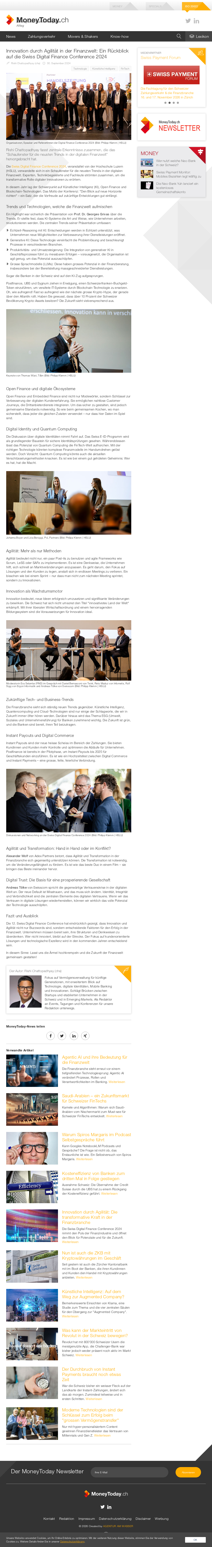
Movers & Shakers (83, 36)
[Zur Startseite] (106, 1493)
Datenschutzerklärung (115, 1518)
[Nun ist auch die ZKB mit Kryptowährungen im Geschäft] (32, 1266)
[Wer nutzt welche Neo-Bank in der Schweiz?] (147, 162)
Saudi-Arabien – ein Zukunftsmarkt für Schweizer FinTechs (95, 1098)
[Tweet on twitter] (62, 1036)
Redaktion (66, 1518)
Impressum (86, 1518)
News (11, 36)
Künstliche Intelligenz (104, 68)
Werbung (162, 1518)
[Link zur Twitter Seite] (188, 21)
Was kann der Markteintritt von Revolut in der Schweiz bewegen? (95, 1333)
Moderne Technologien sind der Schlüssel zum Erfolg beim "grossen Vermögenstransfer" (92, 1415)
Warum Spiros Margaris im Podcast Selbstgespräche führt (96, 1137)
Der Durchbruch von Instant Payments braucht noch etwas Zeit (91, 1374)
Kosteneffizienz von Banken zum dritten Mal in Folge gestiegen (93, 1176)
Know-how (120, 36)
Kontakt (49, 1518)
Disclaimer (143, 1518)
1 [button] (165, 103)
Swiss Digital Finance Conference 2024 (39, 166)
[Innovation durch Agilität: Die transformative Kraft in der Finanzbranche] (32, 1225)
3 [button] (174, 103)
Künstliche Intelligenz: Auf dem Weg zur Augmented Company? (93, 1294)
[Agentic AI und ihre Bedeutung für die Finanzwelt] (32, 1070)
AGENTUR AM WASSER (118, 1526)
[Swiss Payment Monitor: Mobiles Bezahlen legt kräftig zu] (147, 173)
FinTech (125, 68)
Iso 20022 (191, 6)
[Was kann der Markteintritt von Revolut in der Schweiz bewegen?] (32, 1343)
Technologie (80, 68)
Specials (155, 6)
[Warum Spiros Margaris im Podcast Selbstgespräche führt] (32, 1148)
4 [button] (178, 103)
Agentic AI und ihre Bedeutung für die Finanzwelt (94, 1059)
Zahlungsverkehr (41, 36)
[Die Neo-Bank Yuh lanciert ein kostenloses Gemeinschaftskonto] (147, 185)
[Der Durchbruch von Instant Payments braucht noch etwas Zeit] (32, 1382)
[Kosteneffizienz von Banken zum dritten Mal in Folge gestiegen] (32, 1186)
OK (195, 1539)
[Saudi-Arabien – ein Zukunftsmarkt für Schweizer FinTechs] (32, 1109)
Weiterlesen (117, 1082)
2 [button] (170, 103)
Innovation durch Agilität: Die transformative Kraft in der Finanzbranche (89, 1217)
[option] (171, 75)
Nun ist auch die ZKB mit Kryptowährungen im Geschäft (91, 1255)
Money (118, 6)
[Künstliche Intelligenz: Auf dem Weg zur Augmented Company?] (32, 1305)
